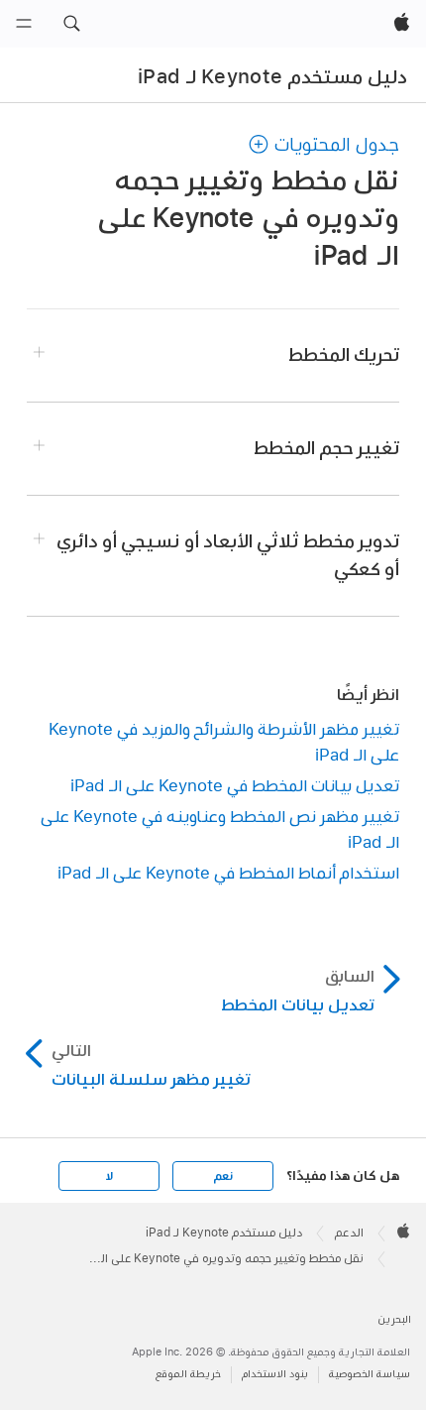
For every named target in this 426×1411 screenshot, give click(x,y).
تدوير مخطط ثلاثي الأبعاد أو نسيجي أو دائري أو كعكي (227, 554)
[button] (71, 24)
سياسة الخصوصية (369, 1373)
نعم (223, 1176)
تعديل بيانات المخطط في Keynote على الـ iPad (234, 784)
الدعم (349, 1232)
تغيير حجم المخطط (326, 447)
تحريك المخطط (343, 354)
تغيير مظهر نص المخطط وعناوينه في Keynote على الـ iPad (220, 828)
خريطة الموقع (188, 1373)
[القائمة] (24, 24)
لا (109, 1176)
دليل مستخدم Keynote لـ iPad (272, 76)
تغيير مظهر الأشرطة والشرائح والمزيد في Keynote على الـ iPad (224, 741)
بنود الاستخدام (275, 1373)
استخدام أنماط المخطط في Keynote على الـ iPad (228, 872)
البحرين (394, 1319)
